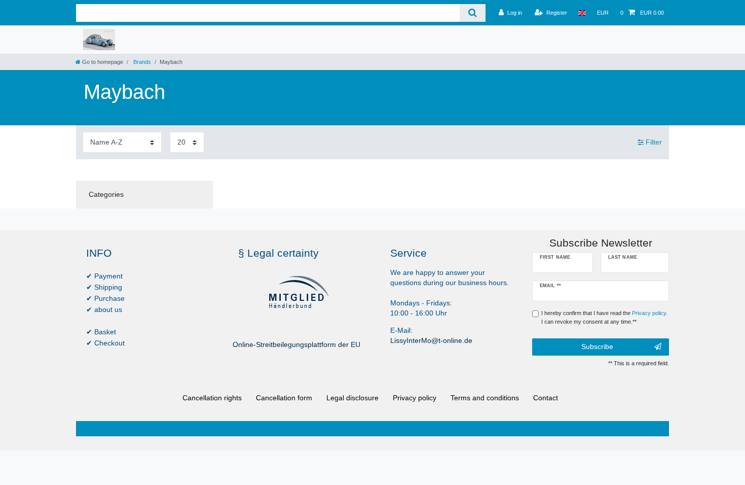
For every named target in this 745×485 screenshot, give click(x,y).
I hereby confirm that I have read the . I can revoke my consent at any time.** (604, 317)
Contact (545, 398)
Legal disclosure (352, 398)
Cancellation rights (212, 398)
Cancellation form (284, 398)
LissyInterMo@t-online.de (431, 340)
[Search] (473, 13)
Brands (141, 62)
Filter (653, 142)
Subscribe (597, 346)
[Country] (582, 12)
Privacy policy (414, 398)
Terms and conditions (485, 398)
